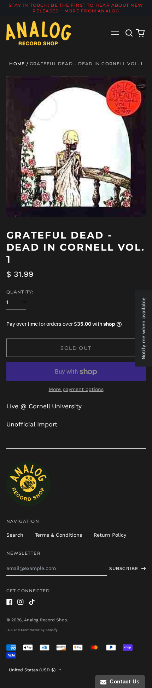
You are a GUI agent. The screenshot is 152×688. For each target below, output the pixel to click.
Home (17, 63)
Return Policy (110, 535)
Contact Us (123, 681)
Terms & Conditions (58, 535)
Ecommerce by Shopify (39, 630)
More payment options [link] (76, 389)
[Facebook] (9, 602)
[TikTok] (32, 602)
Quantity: (20, 292)
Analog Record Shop (45, 619)
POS (9, 630)
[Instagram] (20, 602)
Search (14, 535)
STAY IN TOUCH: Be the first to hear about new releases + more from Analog (76, 7)
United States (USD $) (33, 669)
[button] (129, 33)
